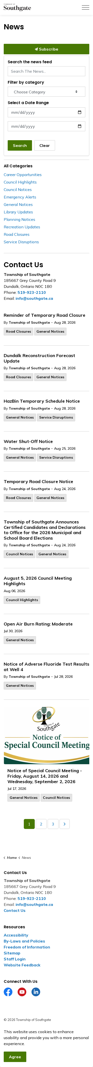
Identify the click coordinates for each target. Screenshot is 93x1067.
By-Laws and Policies (24, 941)
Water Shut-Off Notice (28, 441)
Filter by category (26, 82)
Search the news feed (30, 62)
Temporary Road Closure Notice (38, 481)
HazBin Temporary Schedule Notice (42, 401)
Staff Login (15, 958)
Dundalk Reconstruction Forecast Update (39, 358)
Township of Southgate (29, 322)
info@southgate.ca (34, 298)
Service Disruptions (56, 417)
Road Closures (18, 331)
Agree (15, 1056)
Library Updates (18, 211)
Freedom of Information (27, 946)
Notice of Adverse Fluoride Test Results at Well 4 (46, 666)
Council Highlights (22, 600)
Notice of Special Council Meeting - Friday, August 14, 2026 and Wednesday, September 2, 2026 (44, 776)
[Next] (65, 824)
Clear (44, 145)
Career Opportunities (23, 174)
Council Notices (19, 554)
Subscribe (48, 49)
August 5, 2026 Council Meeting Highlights (38, 580)
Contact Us (15, 910)
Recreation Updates (22, 226)
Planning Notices (19, 219)
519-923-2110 (32, 292)
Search (20, 145)
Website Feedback (22, 964)
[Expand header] (85, 7)
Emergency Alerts (20, 196)
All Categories (18, 166)
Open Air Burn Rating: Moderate (38, 624)
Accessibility (16, 935)
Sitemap (12, 952)
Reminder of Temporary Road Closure (44, 315)
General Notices (50, 331)
